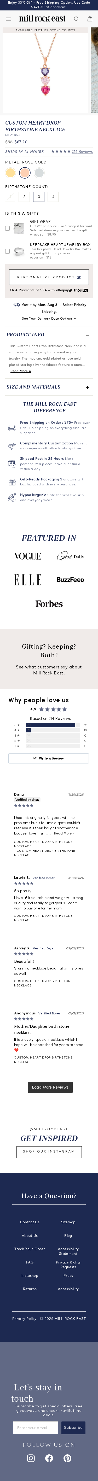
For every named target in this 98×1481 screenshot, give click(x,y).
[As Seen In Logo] (27, 556)
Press (68, 1276)
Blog (68, 1236)
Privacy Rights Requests (68, 1265)
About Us (30, 1236)
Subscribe (73, 1427)
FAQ (29, 1263)
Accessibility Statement (68, 1251)
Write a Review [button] (51, 758)
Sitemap (68, 1222)
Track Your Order (29, 1249)
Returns (30, 1289)
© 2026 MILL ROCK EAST (63, 1319)
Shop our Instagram (49, 1152)
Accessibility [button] (68, 1289)
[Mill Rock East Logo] (42, 18)
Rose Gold (25, 173)
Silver (39, 173)
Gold (10, 173)
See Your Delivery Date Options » (49, 319)
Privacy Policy (24, 1319)
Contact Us (29, 1222)
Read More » (20, 371)
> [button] (50, 1087)
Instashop (29, 1276)
